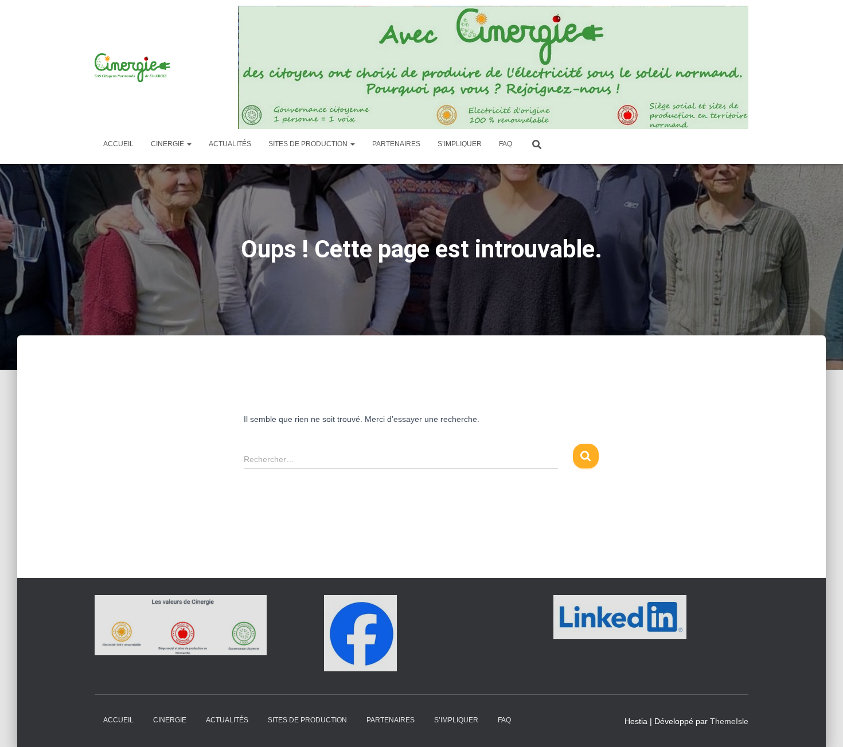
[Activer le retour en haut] (820, 724)
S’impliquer (460, 144)
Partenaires (396, 144)
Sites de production (308, 144)
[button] (189, 144)
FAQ (505, 144)
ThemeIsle (729, 721)
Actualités (230, 144)
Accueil (118, 144)
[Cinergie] (134, 67)
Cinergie (168, 144)
